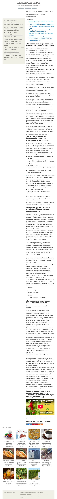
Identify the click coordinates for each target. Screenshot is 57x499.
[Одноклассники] (40, 424)
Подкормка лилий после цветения (13, 39)
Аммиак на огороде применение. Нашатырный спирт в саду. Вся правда (13, 43)
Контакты (22, 492)
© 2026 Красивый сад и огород (9, 492)
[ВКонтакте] (29, 424)
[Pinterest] (35, 424)
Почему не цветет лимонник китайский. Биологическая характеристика (39, 30)
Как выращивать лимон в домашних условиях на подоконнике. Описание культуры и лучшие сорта (41, 26)
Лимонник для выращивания (41, 418)
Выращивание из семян (30, 418)
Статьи (34, 8)
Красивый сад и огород (28, 3)
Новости (28, 8)
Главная (21, 8)
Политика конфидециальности (25, 494)
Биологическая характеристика (46, 416)
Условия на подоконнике (35, 416)
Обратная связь (40, 492)
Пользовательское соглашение (30, 492)
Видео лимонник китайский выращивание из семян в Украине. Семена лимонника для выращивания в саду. (41, 38)
